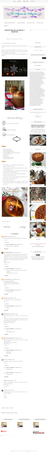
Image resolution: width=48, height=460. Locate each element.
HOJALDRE (35, 90)
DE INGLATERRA (36, 81)
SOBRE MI (19, 1)
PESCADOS (31, 97)
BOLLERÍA (36, 74)
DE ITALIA (19, 221)
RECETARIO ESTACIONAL (33, 99)
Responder (6, 248)
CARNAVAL (39, 74)
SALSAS (36, 101)
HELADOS (31, 90)
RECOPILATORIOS (40, 99)
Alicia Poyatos (6, 313)
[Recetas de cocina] (4, 431)
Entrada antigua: (22, 227)
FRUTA (37, 88)
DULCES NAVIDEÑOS (25, 221)
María (5, 236)
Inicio (14, 1)
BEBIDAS (42, 72)
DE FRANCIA (40, 79)
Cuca (5, 359)
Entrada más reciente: (7, 227)
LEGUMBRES (42, 90)
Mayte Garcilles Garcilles (8, 338)
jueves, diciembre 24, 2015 (10, 359)
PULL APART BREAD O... (38, 185)
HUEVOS (39, 90)
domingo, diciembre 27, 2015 (11, 380)
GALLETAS (40, 88)
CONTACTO (33, 1)
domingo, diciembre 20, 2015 (11, 236)
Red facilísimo (32, 101)
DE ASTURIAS (35, 79)
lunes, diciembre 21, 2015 (16, 252)
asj (4, 390)
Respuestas (7, 242)
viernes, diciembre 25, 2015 (17, 372)
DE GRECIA (31, 81)
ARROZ (39, 72)
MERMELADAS (41, 92)
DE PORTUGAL (37, 83)
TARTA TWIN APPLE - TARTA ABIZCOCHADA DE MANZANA (37, 202)
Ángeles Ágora (9, 244)
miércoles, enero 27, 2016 (9, 390)
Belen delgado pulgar (8, 252)
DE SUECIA (42, 83)
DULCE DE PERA (38, 237)
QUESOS (39, 97)
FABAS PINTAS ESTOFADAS (38, 219)
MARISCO (31, 92)
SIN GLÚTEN (40, 101)
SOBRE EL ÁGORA (26, 1)
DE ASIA (31, 79)
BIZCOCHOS (32, 74)
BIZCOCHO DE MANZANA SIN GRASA (37, 167)
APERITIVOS (35, 72)
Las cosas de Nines (7, 279)
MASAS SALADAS (36, 92)
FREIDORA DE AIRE (32, 88)
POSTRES (35, 97)
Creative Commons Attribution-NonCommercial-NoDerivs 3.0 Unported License (38, 258)
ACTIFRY (31, 72)
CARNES (43, 74)
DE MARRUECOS (32, 83)
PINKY (5, 380)
